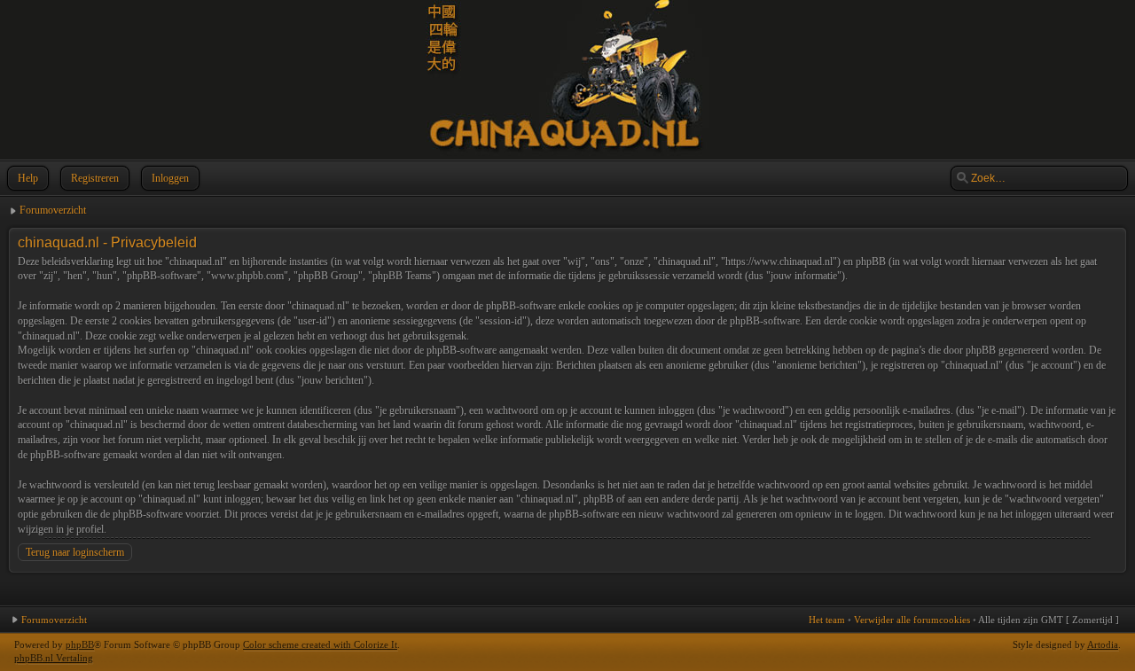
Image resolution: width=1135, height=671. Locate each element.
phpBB (80, 644)
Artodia (1102, 644)
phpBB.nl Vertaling (53, 657)
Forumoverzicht (53, 210)
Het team (827, 619)
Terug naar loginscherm (75, 552)
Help (28, 178)
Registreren (95, 178)
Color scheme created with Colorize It (320, 644)
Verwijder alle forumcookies (912, 619)
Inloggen (170, 178)
